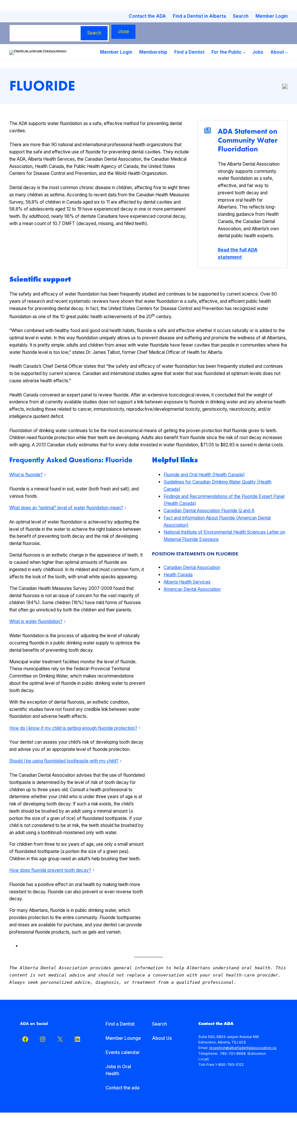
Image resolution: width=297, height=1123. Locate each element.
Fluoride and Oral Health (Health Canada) (204, 474)
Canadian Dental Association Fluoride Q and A (209, 510)
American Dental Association (192, 589)
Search (94, 33)
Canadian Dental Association (192, 567)
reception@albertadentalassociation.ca (242, 1048)
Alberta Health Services (187, 582)
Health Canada (178, 574)
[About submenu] (286, 52)
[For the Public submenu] (244, 52)
